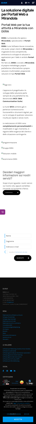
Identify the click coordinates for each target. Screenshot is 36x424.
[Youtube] (11, 371)
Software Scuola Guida (9, 351)
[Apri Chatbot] (2, 212)
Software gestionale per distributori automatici (17, 353)
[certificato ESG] (28, 382)
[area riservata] (22, 3)
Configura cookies (14, 414)
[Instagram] (7, 371)
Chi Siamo (6, 329)
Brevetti (5, 331)
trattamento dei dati (21, 252)
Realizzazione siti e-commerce (12, 323)
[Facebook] (4, 371)
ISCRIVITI (20, 258)
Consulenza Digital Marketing (11, 327)
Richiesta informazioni (9, 335)
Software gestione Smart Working (12, 355)
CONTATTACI (9, 192)
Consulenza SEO (7, 325)
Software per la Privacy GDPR (11, 359)
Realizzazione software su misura (12, 315)
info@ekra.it (10, 302)
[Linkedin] (15, 371)
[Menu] (32, 3)
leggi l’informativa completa (21, 403)
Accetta (18, 419)
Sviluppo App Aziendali (9, 319)
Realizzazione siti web (9, 321)
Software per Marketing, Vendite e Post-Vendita (16, 349)
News (4, 333)
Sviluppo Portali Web (9, 317)
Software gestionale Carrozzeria (12, 357)
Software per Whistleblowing (11, 361)
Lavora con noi (7, 337)
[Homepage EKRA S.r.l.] (4, 3)
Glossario (5, 339)
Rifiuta (26, 414)
